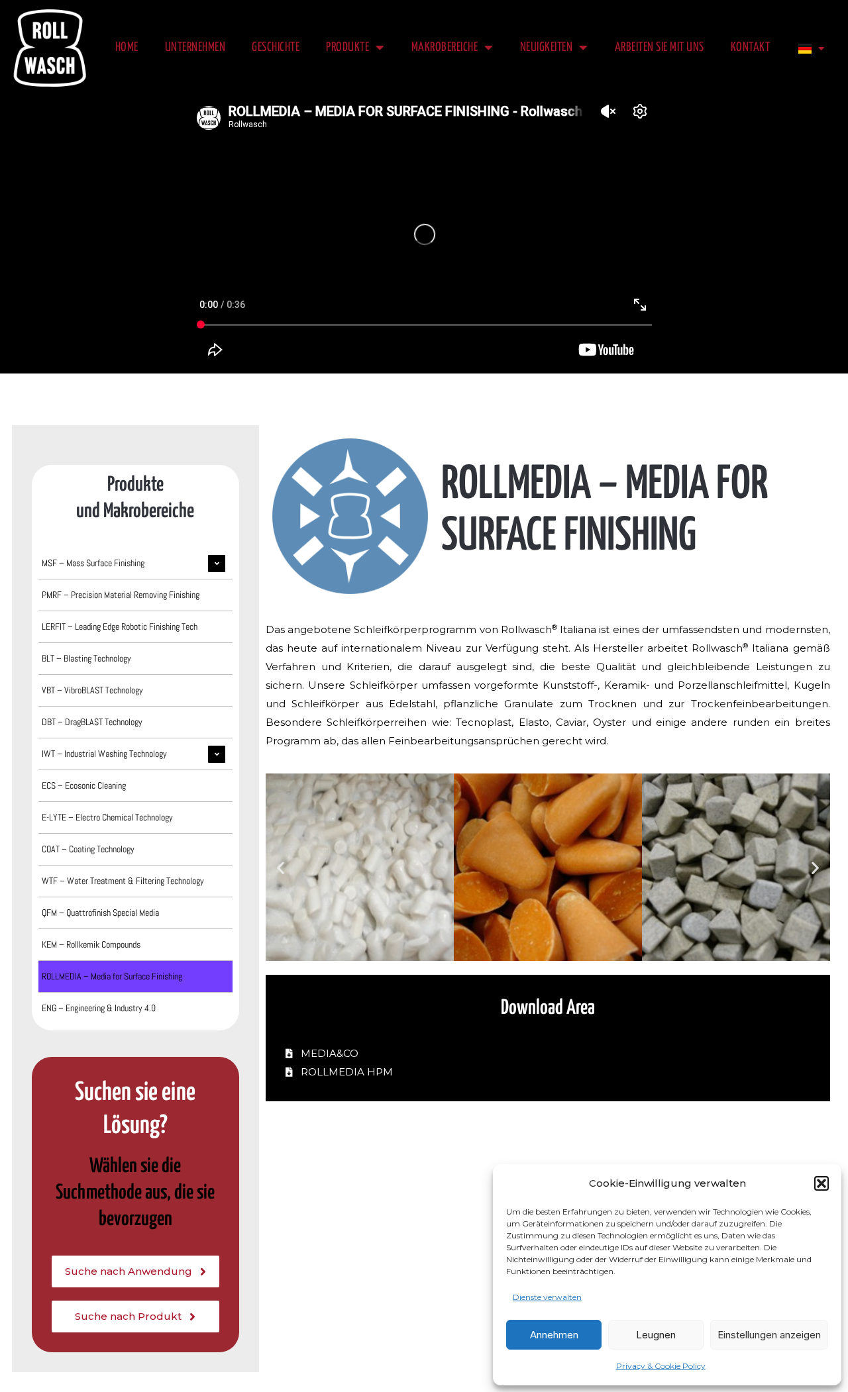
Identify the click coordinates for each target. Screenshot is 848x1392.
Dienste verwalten (547, 1297)
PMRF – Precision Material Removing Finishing (120, 595)
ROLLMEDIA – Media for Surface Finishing (112, 976)
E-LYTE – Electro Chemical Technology (107, 817)
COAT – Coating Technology (88, 849)
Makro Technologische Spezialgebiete (334, 389)
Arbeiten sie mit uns (659, 47)
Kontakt (750, 47)
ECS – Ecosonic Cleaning (84, 785)
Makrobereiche (444, 47)
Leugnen (656, 1334)
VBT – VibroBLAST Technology (92, 690)
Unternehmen (195, 47)
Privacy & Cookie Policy (661, 1366)
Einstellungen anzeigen (769, 1334)
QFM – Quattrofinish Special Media (100, 913)
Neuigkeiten (546, 47)
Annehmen (554, 1334)
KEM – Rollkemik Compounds (91, 944)
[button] (821, 1183)
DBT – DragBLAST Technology (92, 722)
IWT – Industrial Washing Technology (104, 754)
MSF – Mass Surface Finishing (93, 563)
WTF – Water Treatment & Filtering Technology (123, 881)
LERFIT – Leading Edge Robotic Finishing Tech (119, 626)
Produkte (347, 47)
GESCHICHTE (275, 47)
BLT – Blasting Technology (86, 658)
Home (126, 47)
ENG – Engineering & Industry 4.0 (99, 1008)
